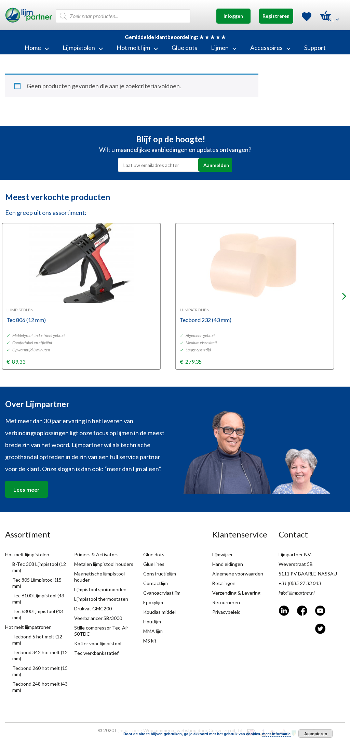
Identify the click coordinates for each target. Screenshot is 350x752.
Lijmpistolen (79, 47)
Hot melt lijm (133, 47)
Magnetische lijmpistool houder (99, 577)
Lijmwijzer (222, 554)
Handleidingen (227, 564)
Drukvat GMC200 (93, 608)
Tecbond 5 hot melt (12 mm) (37, 640)
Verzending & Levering (236, 593)
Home (33, 47)
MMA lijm (153, 631)
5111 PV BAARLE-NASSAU (308, 573)
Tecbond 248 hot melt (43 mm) (40, 687)
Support (315, 47)
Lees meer (26, 489)
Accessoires (266, 47)
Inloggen (233, 16)
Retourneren (226, 602)
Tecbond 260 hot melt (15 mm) (40, 671)
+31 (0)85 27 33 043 (300, 583)
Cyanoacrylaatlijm (161, 593)
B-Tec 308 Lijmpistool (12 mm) (39, 567)
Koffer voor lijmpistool (97, 643)
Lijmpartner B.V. (295, 554)
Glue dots (184, 47)
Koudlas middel (159, 612)
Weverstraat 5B (296, 564)
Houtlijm (152, 621)
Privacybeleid (226, 612)
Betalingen (223, 583)
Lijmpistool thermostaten (101, 599)
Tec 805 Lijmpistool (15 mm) (37, 583)
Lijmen (220, 47)
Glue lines (153, 564)
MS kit (150, 641)
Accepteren (315, 733)
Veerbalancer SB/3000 (98, 618)
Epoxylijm (153, 602)
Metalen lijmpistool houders (103, 564)
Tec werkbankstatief (96, 653)
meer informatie (276, 733)
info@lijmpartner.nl (296, 593)
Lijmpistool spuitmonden (100, 589)
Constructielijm (159, 573)
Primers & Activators (96, 554)
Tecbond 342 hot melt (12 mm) (40, 655)
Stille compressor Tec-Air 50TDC (101, 631)
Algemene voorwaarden (237, 573)
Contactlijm (155, 583)
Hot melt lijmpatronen (28, 627)
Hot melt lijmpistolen (27, 554)
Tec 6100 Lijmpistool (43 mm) (38, 599)
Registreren (276, 16)
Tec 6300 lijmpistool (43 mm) (37, 614)
